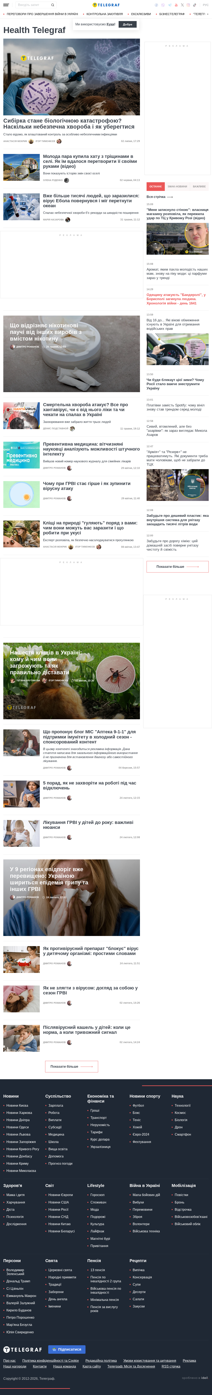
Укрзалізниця (100, 1147)
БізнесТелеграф (172, 14)
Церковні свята (60, 1270)
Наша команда (64, 1366)
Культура (97, 1224)
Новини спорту (145, 1096)
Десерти (139, 1292)
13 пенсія (97, 1270)
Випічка (139, 1270)
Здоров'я (12, 1185)
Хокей (137, 1127)
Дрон (179, 1127)
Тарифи (96, 1132)
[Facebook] (156, 5)
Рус (206, 5)
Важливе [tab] (199, 186)
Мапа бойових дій (146, 1195)
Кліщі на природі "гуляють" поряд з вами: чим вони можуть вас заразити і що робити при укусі (90, 528)
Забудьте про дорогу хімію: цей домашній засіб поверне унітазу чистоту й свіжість (173, 545)
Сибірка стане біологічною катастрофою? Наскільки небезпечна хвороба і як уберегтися (69, 124)
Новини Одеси (17, 1127)
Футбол (138, 1105)
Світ (49, 1185)
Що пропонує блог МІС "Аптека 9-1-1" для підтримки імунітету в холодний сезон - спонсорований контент (89, 736)
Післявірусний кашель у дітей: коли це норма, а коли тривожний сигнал (86, 1030)
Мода (94, 1209)
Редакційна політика (101, 1360)
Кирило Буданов (18, 1310)
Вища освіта (57, 1149)
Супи (137, 1284)
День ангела (57, 1299)
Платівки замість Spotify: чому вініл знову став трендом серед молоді (176, 407)
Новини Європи (60, 1195)
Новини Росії (58, 1209)
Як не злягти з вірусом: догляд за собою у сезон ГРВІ (90, 990)
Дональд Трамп (18, 1281)
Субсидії (54, 1127)
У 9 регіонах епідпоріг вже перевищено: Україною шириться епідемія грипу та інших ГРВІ (49, 879)
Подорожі (97, 1217)
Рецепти (138, 1260)
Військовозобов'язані (191, 1217)
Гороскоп (97, 1195)
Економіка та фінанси (100, 1098)
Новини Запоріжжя (21, 1142)
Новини (11, 1096)
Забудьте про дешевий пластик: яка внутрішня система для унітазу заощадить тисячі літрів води (178, 520)
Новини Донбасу (19, 1156)
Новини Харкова (19, 1113)
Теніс (137, 1120)
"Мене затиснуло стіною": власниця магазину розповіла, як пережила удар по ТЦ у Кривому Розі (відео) (177, 214)
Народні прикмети (62, 1277)
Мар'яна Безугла (19, 1324)
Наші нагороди (14, 1366)
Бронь (179, 1202)
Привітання (99, 1246)
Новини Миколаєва (21, 1171)
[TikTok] (194, 5)
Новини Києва (17, 1105)
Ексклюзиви (141, 14)
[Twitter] (182, 5)
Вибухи (138, 1202)
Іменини (54, 1306)
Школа (53, 1142)
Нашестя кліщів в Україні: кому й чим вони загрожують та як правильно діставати (46, 663)
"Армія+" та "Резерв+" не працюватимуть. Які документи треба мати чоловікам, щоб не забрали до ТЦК (177, 458)
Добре (127, 24)
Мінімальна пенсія (104, 1300)
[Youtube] (176, 5)
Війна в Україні (145, 1185)
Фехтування (142, 1142)
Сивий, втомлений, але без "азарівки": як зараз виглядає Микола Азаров (177, 431)
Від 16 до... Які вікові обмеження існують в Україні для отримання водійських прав (173, 324)
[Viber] (162, 5)
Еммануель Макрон (21, 1296)
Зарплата (55, 1105)
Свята (51, 1260)
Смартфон (183, 1134)
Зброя (137, 1217)
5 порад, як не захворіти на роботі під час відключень (89, 785)
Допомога (56, 1156)
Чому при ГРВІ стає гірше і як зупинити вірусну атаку (87, 486)
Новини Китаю (59, 1224)
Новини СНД (58, 1217)
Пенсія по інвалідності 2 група (105, 1279)
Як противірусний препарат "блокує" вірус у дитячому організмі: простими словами (91, 951)
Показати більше (64, 1066)
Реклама (189, 1360)
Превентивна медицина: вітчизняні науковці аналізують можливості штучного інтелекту (91, 449)
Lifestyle (95, 1185)
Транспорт (98, 1117)
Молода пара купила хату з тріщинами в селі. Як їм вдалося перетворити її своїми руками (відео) (90, 161)
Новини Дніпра (18, 1120)
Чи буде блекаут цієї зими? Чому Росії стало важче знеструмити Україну (175, 384)
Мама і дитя (15, 1195)
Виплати (54, 1120)
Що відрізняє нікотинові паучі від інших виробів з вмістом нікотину (46, 332)
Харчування (15, 1202)
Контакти (40, 1366)
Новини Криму (17, 1163)
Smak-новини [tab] (177, 186)
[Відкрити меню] (6, 4)
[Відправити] (52, 5)
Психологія (15, 1217)
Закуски (139, 1306)
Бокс (136, 1113)
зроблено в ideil (195, 1378)
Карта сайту (92, 1366)
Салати (138, 1299)
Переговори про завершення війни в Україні (42, 14)
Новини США (58, 1202)
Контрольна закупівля (105, 14)
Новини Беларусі (61, 1231)
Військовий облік (187, 1224)
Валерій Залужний (20, 1303)
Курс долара (100, 1139)
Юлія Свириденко (20, 1332)
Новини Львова (18, 1134)
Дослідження (16, 1224)
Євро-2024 (141, 1134)
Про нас (9, 1360)
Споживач (98, 1202)
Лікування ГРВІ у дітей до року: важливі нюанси (88, 825)
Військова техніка (146, 1231)
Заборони (56, 1292)
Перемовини (142, 1209)
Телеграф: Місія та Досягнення (131, 1366)
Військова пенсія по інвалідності (105, 1290)
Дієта (10, 1209)
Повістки (181, 1195)
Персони (12, 1260)
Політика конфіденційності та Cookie (50, 1360)
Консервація (142, 1277)
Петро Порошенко (20, 1317)
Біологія (181, 1120)
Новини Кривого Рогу (22, 1149)
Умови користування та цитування (149, 1360)
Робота (53, 1113)
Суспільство (58, 1096)
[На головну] (106, 4)
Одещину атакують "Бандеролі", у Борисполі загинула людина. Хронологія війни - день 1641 (176, 299)
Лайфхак (97, 1231)
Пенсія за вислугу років (104, 1309)
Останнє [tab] (155, 186)
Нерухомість (100, 1125)
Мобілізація (184, 1185)
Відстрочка (183, 1209)
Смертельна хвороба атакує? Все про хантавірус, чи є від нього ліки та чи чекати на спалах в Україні (85, 409)
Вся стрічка (156, 197)
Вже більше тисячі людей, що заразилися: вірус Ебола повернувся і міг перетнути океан (91, 200)
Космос (180, 1113)
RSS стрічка (171, 1366)
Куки (110, 24)
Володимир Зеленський (15, 1272)
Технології (182, 1105)
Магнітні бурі (100, 1238)
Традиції (54, 1284)
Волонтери (141, 1224)
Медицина (56, 1134)
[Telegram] (169, 5)
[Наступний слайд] (208, 14)
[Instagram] (188, 5)
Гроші (94, 1110)
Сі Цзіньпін (14, 1288)
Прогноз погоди (60, 1163)
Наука (177, 1096)
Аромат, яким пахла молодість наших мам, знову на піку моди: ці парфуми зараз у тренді (177, 273)
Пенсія (94, 1260)
